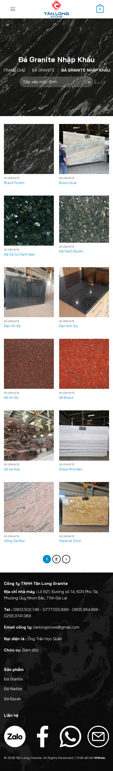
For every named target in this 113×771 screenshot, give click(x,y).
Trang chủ (14, 70)
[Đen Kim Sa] (84, 292)
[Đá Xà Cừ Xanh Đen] (29, 221)
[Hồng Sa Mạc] (29, 507)
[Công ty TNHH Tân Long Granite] (56, 9)
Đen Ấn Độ (12, 326)
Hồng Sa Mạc (14, 541)
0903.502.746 (26, 609)
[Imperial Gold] (84, 507)
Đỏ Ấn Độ (11, 397)
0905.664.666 (85, 609)
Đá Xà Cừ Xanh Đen (19, 254)
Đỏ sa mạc (12, 469)
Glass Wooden (71, 469)
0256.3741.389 (17, 615)
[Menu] (13, 9)
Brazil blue (67, 183)
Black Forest (14, 183)
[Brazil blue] (84, 149)
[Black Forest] (29, 149)
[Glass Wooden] (84, 435)
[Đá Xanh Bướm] (84, 219)
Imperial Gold (70, 541)
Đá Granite (43, 70)
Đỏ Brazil (66, 397)
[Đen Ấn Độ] (29, 292)
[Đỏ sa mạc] (29, 435)
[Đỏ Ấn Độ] (29, 364)
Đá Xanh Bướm (71, 251)
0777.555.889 (56, 609)
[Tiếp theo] (66, 559)
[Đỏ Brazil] (84, 364)
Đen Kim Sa (68, 326)
